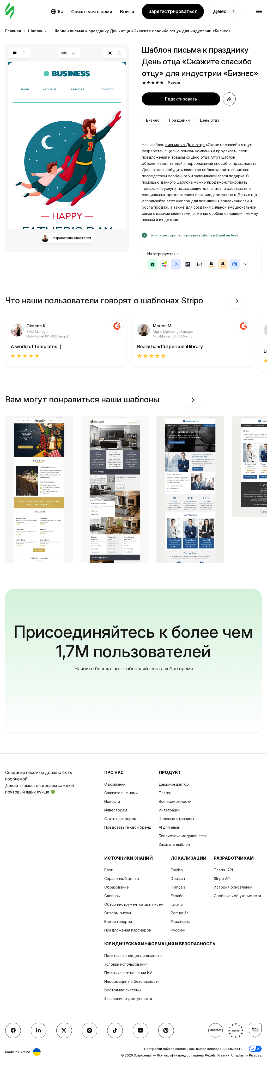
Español (177, 895)
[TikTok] (115, 1030)
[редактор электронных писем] (9, 11)
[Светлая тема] (110, 53)
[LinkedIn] (38, 1030)
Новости (112, 801)
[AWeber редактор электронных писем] (234, 264)
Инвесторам (115, 810)
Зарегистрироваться (172, 11)
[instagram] (89, 1030)
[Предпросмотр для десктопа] (14, 53)
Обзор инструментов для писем (133, 904)
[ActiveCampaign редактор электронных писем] (176, 264)
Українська (180, 921)
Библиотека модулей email (183, 836)
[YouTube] (140, 1030)
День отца (209, 120)
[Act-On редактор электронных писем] (164, 264)
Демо (220, 11)
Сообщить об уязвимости (237, 895)
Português (180, 913)
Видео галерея (118, 921)
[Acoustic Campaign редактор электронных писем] (152, 264)
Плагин (165, 793)
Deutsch (178, 878)
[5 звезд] (162, 82)
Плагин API (223, 870)
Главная (13, 31)
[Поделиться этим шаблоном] (229, 98)
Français (178, 887)
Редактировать (181, 99)
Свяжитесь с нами (121, 793)
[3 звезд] (153, 82)
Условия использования (126, 964)
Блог (108, 870)
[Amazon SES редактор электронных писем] (223, 264)
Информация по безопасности (132, 981)
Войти (127, 11)
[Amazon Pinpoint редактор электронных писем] (211, 264)
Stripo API (222, 878)
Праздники (179, 120)
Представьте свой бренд (127, 827)
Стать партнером (120, 818)
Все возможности (175, 801)
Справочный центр (121, 878)
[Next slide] (237, 301)
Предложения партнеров (127, 930)
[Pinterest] (166, 1030)
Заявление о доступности (128, 998)
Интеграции (169, 810)
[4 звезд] (157, 82)
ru (60, 11)
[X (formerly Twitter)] (64, 1030)
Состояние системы (122, 990)
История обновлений (233, 887)
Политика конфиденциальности (133, 955)
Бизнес (152, 120)
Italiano (177, 904)
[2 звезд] (148, 82)
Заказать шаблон (174, 844)
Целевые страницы (176, 818)
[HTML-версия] (64, 53)
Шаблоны (37, 31)
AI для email (169, 827)
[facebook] (13, 1030)
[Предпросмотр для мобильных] (24, 53)
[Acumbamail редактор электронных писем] (199, 264)
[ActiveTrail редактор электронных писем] (188, 264)
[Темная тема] (119, 53)
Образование (116, 887)
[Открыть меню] (259, 11)
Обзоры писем (117, 913)
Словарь (112, 895)
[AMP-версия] (74, 53)
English (177, 870)
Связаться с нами (91, 11)
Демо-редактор (174, 784)
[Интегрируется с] (246, 264)
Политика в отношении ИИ (128, 973)
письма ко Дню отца (185, 144)
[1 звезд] (144, 82)
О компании (114, 784)
